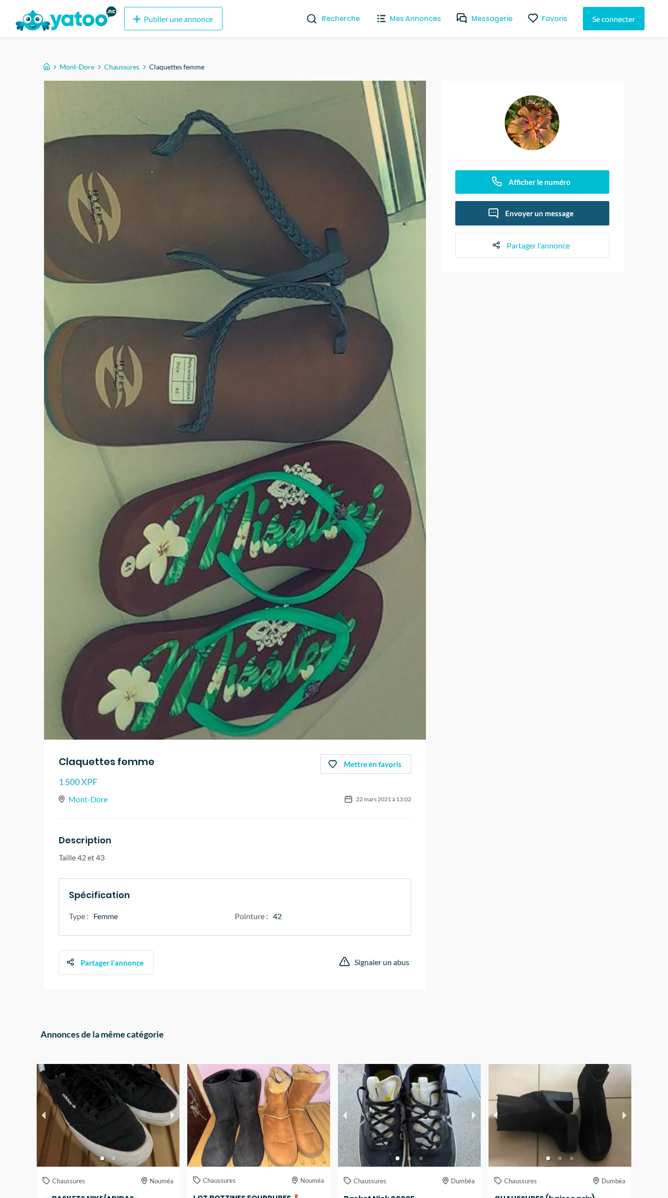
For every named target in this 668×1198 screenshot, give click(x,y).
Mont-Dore (77, 67)
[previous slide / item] (43, 1115)
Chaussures (121, 67)
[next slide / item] (172, 1115)
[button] (102, 1158)
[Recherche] (308, 18)
